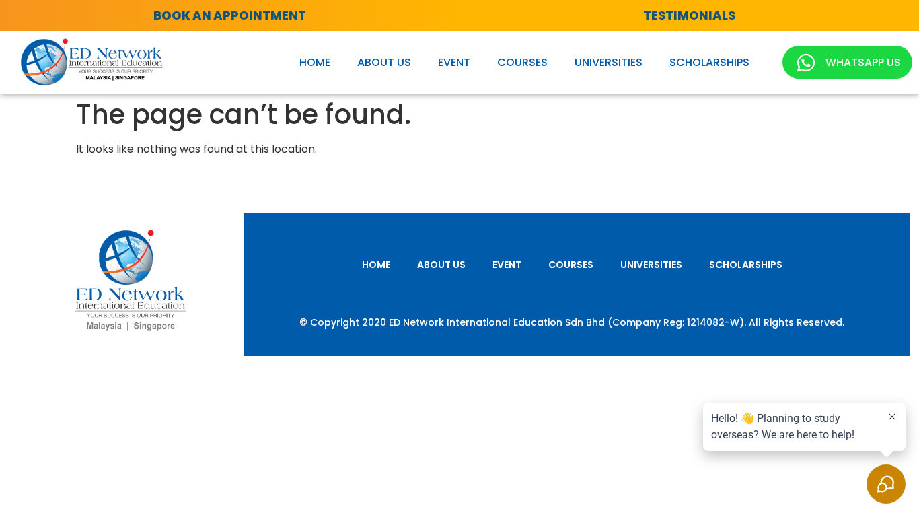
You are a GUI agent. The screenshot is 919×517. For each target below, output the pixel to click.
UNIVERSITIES (608, 62)
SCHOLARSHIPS (709, 62)
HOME (314, 62)
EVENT (454, 62)
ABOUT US (384, 62)
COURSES (522, 62)
